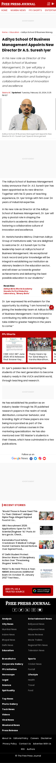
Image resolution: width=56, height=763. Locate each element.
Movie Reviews (35, 634)
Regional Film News (38, 645)
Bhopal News (8, 639)
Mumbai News (18, 10)
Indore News (8, 634)
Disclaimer (46, 738)
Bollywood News (36, 624)
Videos (6, 714)
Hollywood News (36, 629)
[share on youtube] (39, 609)
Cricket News (35, 664)
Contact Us (25, 743)
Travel (31, 685)
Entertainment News (40, 618)
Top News (7, 698)
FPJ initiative (9, 669)
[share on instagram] (33, 609)
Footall (31, 669)
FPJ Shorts (35, 10)
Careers (34, 738)
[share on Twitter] (21, 609)
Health (31, 679)
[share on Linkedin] (27, 609)
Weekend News (11, 725)
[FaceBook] (30, 458)
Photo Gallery (10, 704)
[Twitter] (35, 458)
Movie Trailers (35, 639)
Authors (31, 749)
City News (7, 624)
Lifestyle (33, 674)
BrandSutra (9, 658)
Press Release (10, 730)
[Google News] (20, 458)
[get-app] (53, 4)
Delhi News (7, 645)
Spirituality (8, 690)
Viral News (8, 719)
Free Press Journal (18, 3)
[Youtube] (44, 458)
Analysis (6, 618)
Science (6, 685)
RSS (23, 749)
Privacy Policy (10, 743)
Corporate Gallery (12, 664)
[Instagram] (39, 458)
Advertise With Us (42, 743)
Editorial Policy (21, 738)
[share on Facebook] (14, 609)
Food (30, 690)
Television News (36, 650)
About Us (6, 738)
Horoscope (8, 674)
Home (4, 10)
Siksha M (6, 92)
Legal (5, 679)
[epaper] (48, 4)
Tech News (8, 709)
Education (14, 32)
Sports (32, 658)
